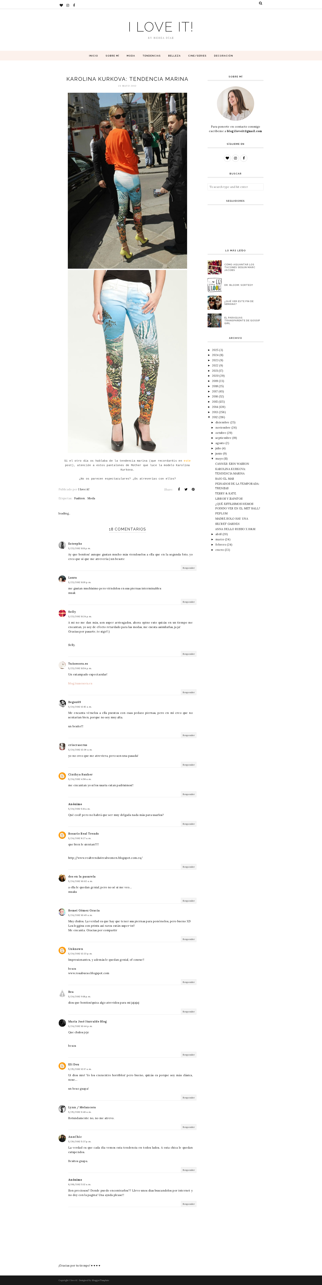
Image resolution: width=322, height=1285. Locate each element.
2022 (215, 365)
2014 (215, 407)
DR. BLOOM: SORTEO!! (238, 285)
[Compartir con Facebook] (179, 489)
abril (218, 534)
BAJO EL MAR (224, 478)
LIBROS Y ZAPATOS (229, 498)
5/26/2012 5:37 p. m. (79, 1141)
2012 (215, 417)
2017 (215, 391)
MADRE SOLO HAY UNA (231, 518)
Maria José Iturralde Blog (87, 1021)
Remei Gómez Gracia (84, 910)
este (187, 461)
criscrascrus (77, 745)
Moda (91, 498)
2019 (215, 381)
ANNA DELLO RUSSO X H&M (235, 529)
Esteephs (75, 543)
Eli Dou (73, 1064)
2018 (215, 386)
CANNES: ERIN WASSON (232, 464)
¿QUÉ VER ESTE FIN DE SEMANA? (239, 302)
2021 (215, 370)
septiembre (223, 438)
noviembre (223, 427)
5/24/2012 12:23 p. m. (80, 953)
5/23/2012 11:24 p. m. (80, 616)
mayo (219, 458)
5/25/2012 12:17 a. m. (79, 1069)
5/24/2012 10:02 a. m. (80, 881)
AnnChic (75, 1137)
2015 (215, 401)
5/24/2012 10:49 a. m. (80, 915)
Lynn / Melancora (82, 1107)
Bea (71, 992)
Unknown (75, 949)
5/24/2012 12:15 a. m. (80, 706)
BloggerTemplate (100, 1280)
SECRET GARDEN (227, 524)
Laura (72, 577)
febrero (220, 544)
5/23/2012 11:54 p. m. (80, 668)
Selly (72, 611)
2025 (215, 350)
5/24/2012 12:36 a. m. (80, 749)
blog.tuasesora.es (80, 683)
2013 (215, 412)
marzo (219, 539)
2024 (215, 355)
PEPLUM (221, 513)
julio (218, 448)
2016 (215, 396)
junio (218, 453)
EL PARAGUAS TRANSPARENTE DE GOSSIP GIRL (242, 320)
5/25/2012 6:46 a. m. (79, 1112)
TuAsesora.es (78, 663)
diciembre (222, 422)
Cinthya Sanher (80, 774)
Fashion (79, 498)
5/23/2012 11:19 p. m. (79, 582)
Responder (189, 567)
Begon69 (74, 702)
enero (219, 550)
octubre (220, 433)
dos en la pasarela (82, 876)
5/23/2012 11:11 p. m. (79, 548)
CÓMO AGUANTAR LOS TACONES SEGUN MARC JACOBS (239, 267)
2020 (215, 375)
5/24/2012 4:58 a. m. (79, 779)
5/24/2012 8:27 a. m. (79, 838)
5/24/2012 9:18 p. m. (79, 996)
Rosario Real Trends (83, 833)
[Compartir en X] (186, 489)
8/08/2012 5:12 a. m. (79, 1184)
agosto (220, 443)
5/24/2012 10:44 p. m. (80, 1026)
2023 (215, 360)
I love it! (161, 27)
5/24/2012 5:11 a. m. (79, 808)
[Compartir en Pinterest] (193, 489)
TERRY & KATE (225, 493)
